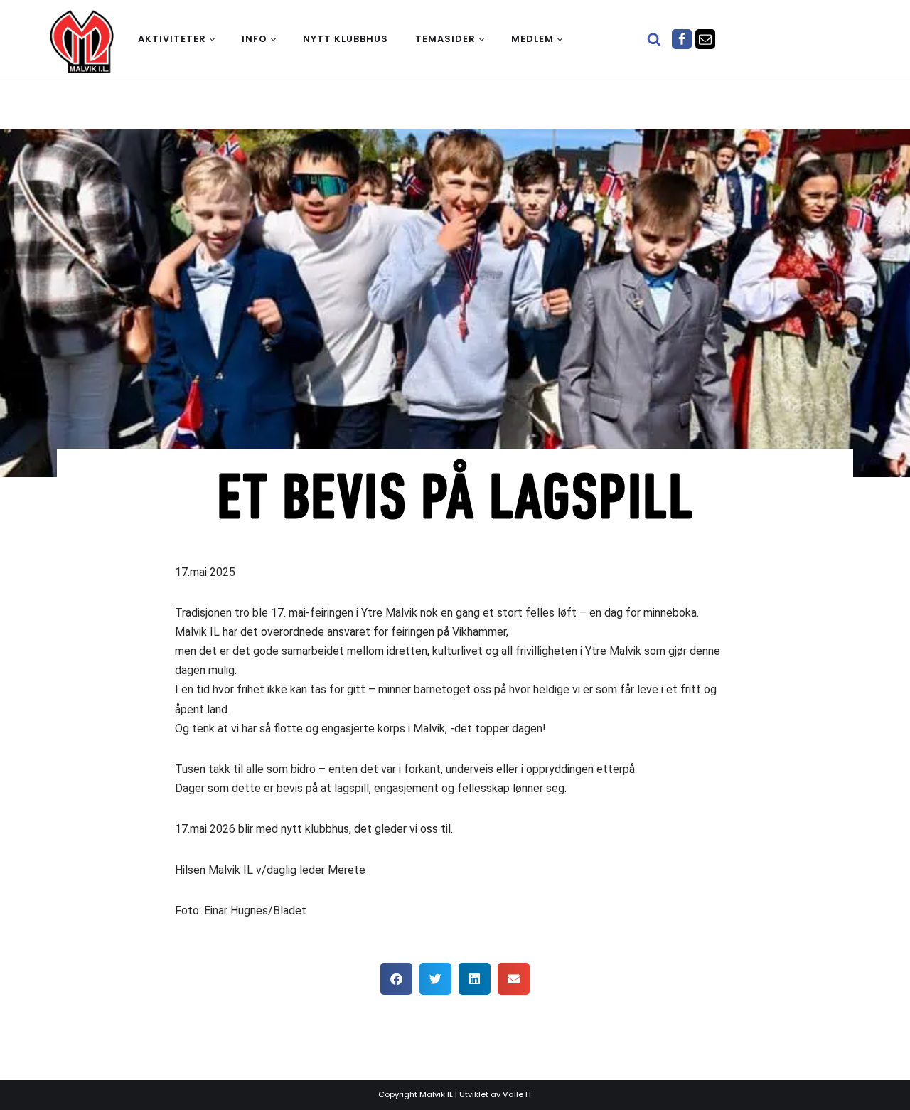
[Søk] (654, 39)
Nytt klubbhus (345, 39)
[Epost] (705, 39)
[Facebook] (682, 39)
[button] (212, 39)
